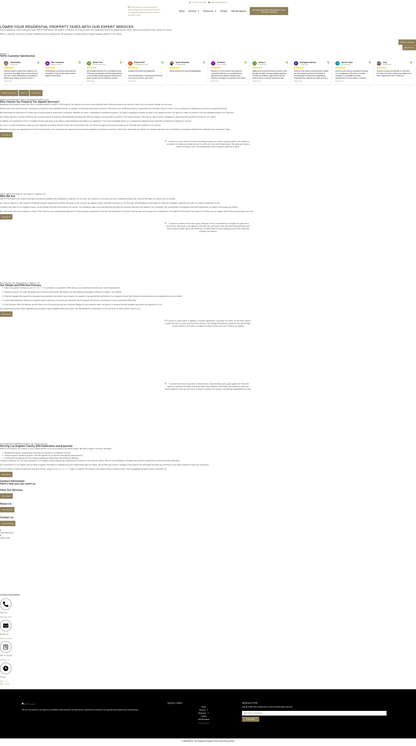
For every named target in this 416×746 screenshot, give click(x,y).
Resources (208, 11)
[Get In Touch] (5, 647)
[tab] (9, 93)
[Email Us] (5, 625)
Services (192, 11)
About (182, 11)
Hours (3, 677)
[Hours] (5, 668)
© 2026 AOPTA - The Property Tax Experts (197, 741)
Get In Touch (6, 655)
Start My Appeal (238, 11)
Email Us (4, 634)
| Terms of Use (218, 741)
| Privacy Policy (228, 741)
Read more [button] (8, 81)
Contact (223, 11)
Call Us (3, 612)
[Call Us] (5, 604)
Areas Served (203, 723)
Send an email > (6, 638)
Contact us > (5, 660)
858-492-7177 (38, 288)
